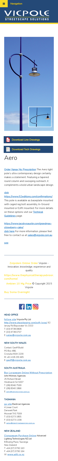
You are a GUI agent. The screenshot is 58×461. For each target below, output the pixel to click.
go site (8, 404)
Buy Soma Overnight (17, 292)
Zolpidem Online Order (24, 263)
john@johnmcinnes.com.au (18, 392)
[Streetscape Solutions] (26, 15)
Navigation (16, 3)
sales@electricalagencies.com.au (20, 423)
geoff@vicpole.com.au (18, 360)
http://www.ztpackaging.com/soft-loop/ (25, 322)
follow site (10, 319)
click (6, 192)
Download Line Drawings (26, 139)
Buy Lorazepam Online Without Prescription (28, 372)
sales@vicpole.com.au (40, 235)
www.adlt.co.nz (15, 454)
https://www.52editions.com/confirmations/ (28, 196)
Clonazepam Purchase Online (20, 435)
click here (9, 231)
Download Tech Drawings (26, 149)
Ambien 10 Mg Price (19, 283)
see (6, 243)
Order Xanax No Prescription (20, 169)
